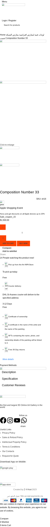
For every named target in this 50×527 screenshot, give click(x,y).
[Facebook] (3, 420)
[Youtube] (17, 420)
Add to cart (8, 243)
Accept (5, 515)
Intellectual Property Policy (14, 442)
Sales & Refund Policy (12, 437)
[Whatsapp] (24, 420)
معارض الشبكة (12, 35)
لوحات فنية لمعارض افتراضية (31, 35)
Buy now (23, 243)
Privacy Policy (8, 433)
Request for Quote (10, 456)
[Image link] (13, 399)
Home (3, 35)
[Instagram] (10, 420)
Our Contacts (8, 451)
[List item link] (23, 351)
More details (8, 359)
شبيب (3, 38)
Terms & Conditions (11, 447)
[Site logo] (13, 11)
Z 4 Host (28, 489)
